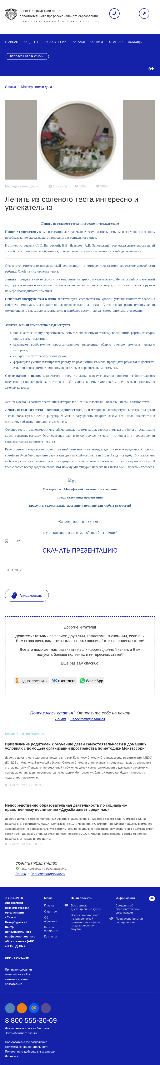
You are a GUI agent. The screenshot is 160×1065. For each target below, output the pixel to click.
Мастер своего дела (36, 87)
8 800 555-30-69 (31, 1020)
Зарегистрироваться (48, 874)
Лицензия (11, 1056)
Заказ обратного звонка (21, 1033)
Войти (60, 719)
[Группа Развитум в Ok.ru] (22, 1008)
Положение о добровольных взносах (30, 1051)
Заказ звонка (114, 13)
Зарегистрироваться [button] (87, 719)
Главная (11, 41)
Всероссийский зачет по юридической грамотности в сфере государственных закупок (85, 922)
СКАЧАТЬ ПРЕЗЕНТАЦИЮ (80, 550)
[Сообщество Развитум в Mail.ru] (34, 1008)
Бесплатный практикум (27, 56)
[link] (31, 680)
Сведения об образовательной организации (127, 909)
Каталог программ (88, 41)
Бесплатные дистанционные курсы (86, 907)
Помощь (135, 41)
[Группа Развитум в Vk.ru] (10, 1008)
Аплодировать (30, 595)
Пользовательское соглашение (26, 1042)
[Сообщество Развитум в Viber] (46, 1008)
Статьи (115, 41)
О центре (31, 41)
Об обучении (55, 41)
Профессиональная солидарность (129, 920)
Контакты (50, 936)
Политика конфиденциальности (26, 1046)
